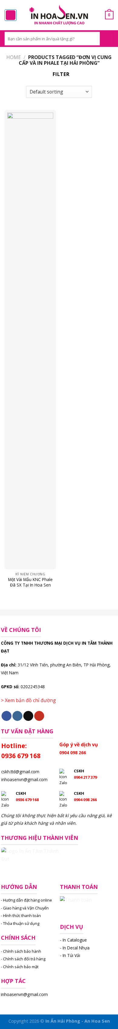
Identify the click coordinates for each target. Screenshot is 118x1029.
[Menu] (10, 15)
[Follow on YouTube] (39, 716)
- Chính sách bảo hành (21, 951)
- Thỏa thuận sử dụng (20, 923)
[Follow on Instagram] (17, 716)
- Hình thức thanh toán (21, 915)
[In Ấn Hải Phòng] (59, 15)
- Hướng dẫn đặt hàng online (26, 900)
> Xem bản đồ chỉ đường (28, 700)
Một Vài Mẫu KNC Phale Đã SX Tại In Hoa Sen (30, 582)
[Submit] (106, 38)
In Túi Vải (71, 955)
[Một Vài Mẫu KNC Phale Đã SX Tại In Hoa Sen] (30, 339)
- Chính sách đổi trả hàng (23, 959)
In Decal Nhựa (76, 948)
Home (13, 57)
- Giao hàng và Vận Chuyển (25, 908)
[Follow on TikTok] (28, 716)
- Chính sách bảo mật (19, 966)
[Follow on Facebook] (6, 716)
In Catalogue (75, 940)
